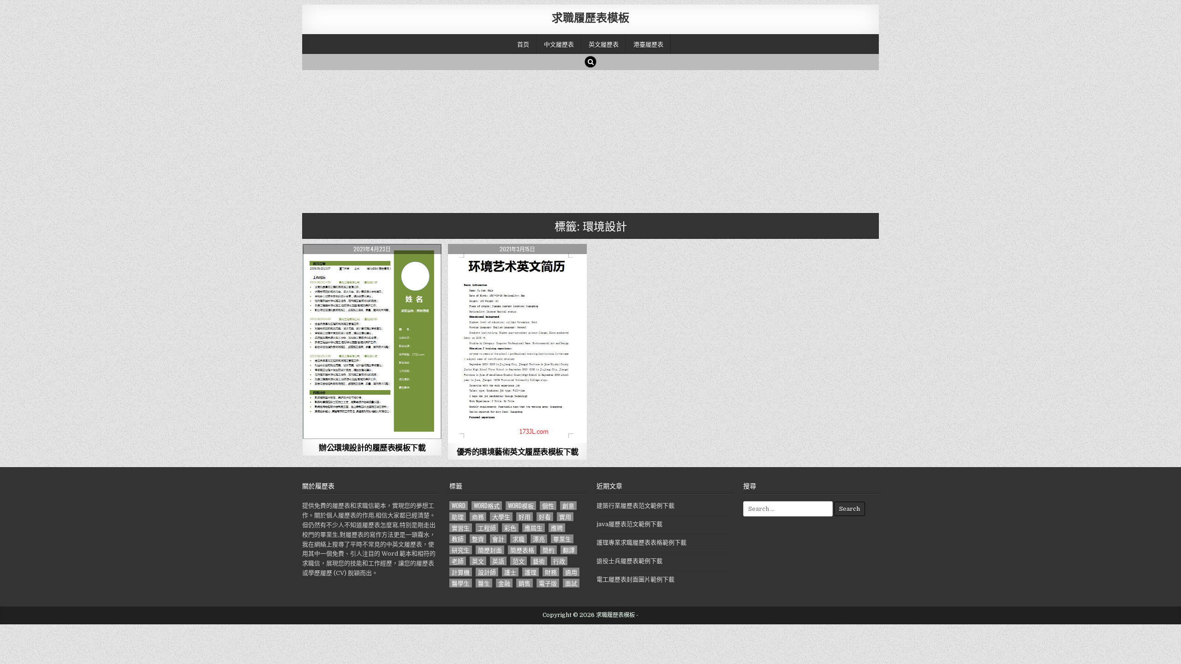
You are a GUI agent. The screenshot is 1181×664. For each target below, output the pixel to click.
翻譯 (569, 549)
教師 (458, 538)
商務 (478, 516)
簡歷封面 (490, 549)
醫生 (484, 583)
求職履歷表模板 (590, 17)
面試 (571, 583)
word (458, 505)
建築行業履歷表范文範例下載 (635, 505)
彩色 (510, 527)
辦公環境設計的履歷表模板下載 (372, 447)
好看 (545, 516)
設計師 (487, 572)
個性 (548, 505)
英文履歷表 (604, 43)
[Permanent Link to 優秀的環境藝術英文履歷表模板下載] (517, 343)
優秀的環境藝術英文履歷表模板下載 (518, 451)
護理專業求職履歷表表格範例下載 (641, 542)
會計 (498, 538)
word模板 (521, 505)
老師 (458, 561)
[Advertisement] (579, 139)
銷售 (525, 583)
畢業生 (562, 538)
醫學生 (461, 583)
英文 (478, 561)
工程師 (487, 527)
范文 (519, 561)
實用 (565, 516)
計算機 (461, 572)
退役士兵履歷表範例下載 (629, 560)
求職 (519, 538)
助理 (458, 516)
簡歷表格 (522, 549)
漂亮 (539, 538)
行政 (559, 561)
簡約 (549, 549)
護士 (510, 572)
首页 (523, 43)
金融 (504, 583)
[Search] (590, 61)
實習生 (461, 527)
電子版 (548, 583)
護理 (531, 572)
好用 (525, 516)
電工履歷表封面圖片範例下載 (635, 579)
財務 (551, 572)
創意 (568, 505)
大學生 (501, 516)
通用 (571, 572)
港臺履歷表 (648, 43)
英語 (498, 561)
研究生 (461, 549)
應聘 (557, 527)
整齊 (478, 538)
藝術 (539, 561)
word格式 (487, 505)
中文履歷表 (559, 43)
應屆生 (534, 527)
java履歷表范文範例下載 (629, 524)
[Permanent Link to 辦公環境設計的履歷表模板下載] (372, 341)
